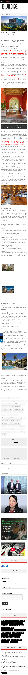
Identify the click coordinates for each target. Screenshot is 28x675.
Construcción (22, 403)
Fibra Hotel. (11, 50)
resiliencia (22, 426)
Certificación (4, 403)
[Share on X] (1, 337)
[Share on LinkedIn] (1, 340)
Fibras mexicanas (5, 420)
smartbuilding (5, 431)
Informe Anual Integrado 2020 (16, 78)
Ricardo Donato (4, 34)
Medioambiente (16, 423)
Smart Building (10, 492)
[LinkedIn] (7, 566)
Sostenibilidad (13, 431)
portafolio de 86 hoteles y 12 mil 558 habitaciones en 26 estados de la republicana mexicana (14, 53)
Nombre (4, 581)
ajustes (19, 670)
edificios (3, 415)
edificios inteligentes (12, 415)
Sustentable (21, 431)
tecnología (4, 434)
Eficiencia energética (15, 417)
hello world (4, 655)
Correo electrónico (7, 587)
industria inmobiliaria (16, 420)
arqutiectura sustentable (20, 401)
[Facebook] (2, 566)
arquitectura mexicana (14, 398)
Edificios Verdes (5, 417)
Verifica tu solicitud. (7, 593)
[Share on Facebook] (1, 334)
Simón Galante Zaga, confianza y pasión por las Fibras (14, 458)
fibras (23, 417)
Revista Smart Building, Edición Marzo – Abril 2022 (14, 452)
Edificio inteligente (18, 412)
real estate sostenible (13, 426)
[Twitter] (4, 566)
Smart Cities (21, 429)
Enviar (5, 604)
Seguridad (14, 429)
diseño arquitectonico (6, 409)
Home (2, 14)
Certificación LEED (13, 403)
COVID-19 (4, 406)
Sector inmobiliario (6, 429)
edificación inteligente (19, 409)
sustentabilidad (16, 639)
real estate (4, 426)
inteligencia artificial (6, 423)
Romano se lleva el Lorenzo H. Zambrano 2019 (14, 490)
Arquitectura (19, 34)
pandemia (4, 634)
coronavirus (18, 623)
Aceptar (4, 672)
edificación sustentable (7, 412)
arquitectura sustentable (7, 401)
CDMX (3, 623)
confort (10, 623)
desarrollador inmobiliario (14, 406)
